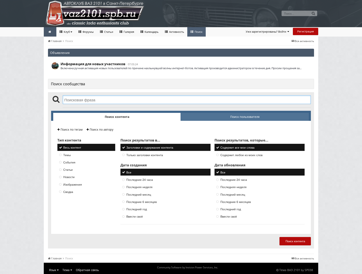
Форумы (88, 32)
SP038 (309, 270)
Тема (66, 270)
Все (128, 172)
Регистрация (305, 31)
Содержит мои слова (237, 147)
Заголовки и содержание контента (149, 147)
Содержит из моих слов (241, 155)
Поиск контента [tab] (117, 117)
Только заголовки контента (144, 155)
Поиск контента (295, 241)
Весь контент (72, 147)
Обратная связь (87, 270)
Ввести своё (134, 216)
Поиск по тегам (71, 129)
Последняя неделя (139, 187)
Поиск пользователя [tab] (245, 117)
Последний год (136, 209)
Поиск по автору (101, 129)
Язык (53, 270)
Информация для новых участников (93, 64)
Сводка (68, 192)
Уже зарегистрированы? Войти (266, 31)
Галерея (128, 32)
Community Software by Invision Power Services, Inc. (187, 267)
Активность (176, 32)
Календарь (151, 32)
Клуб (67, 32)
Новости (69, 177)
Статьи (108, 32)
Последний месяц (138, 194)
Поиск (198, 32)
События (69, 162)
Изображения (72, 184)
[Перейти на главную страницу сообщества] (50, 32)
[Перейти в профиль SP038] (55, 65)
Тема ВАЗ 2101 (289, 270)
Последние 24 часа (139, 179)
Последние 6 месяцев (141, 202)
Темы (67, 155)
